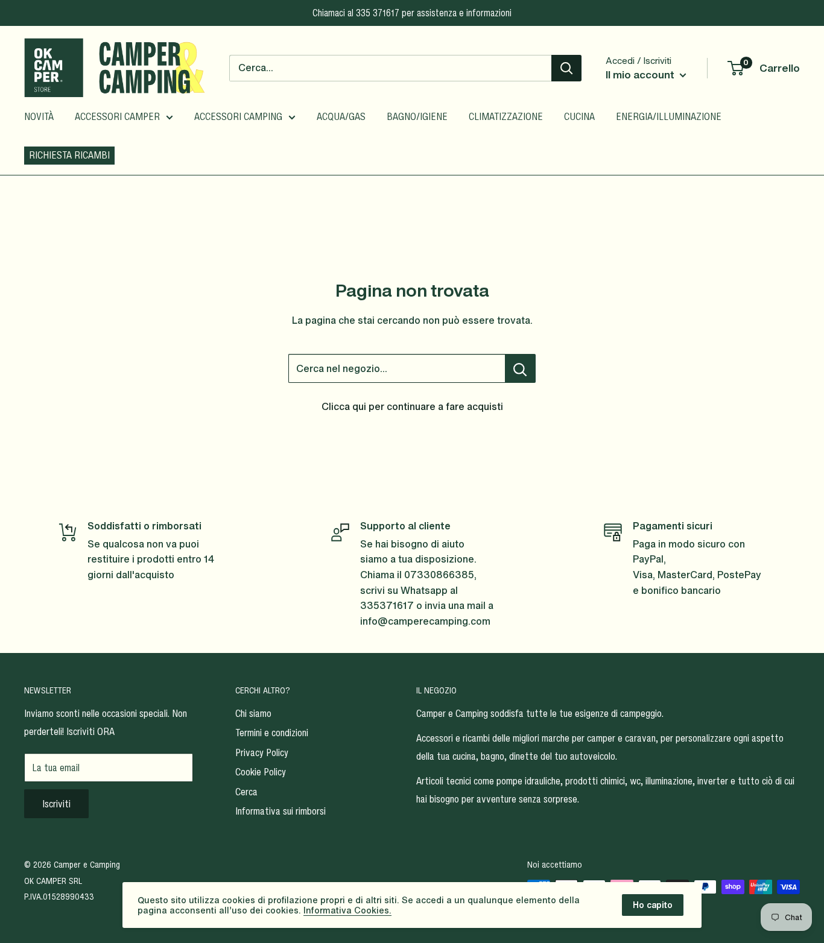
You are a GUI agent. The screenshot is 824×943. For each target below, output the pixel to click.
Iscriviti (56, 803)
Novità (39, 116)
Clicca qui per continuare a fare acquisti (412, 406)
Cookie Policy (260, 772)
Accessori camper (117, 116)
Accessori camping (238, 116)
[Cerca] (566, 68)
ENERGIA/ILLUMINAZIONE (668, 116)
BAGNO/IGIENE (417, 116)
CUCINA (579, 116)
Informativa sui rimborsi (280, 811)
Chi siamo (253, 713)
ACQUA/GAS (341, 116)
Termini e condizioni (271, 732)
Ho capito (653, 904)
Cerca (246, 791)
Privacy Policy (261, 752)
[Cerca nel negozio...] (520, 368)
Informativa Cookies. (347, 910)
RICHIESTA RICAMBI (69, 155)
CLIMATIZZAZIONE (506, 116)
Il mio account (641, 74)
